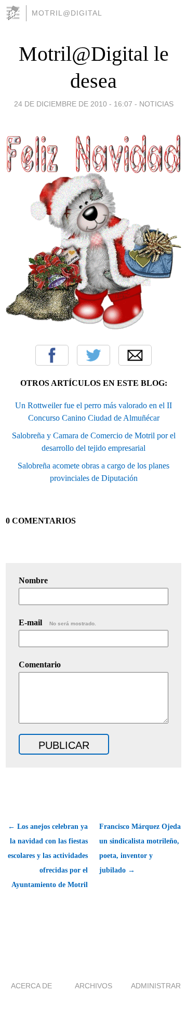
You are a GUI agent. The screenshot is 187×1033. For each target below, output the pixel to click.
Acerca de (31, 986)
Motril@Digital (67, 13)
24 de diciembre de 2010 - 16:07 (73, 104)
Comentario (40, 664)
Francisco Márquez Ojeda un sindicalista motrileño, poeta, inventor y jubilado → (140, 848)
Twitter (93, 355)
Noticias (156, 104)
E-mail (57, 622)
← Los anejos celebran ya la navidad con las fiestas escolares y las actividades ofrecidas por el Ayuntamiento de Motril (48, 856)
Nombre (33, 580)
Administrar (156, 986)
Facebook (52, 355)
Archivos (93, 986)
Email (135, 355)
